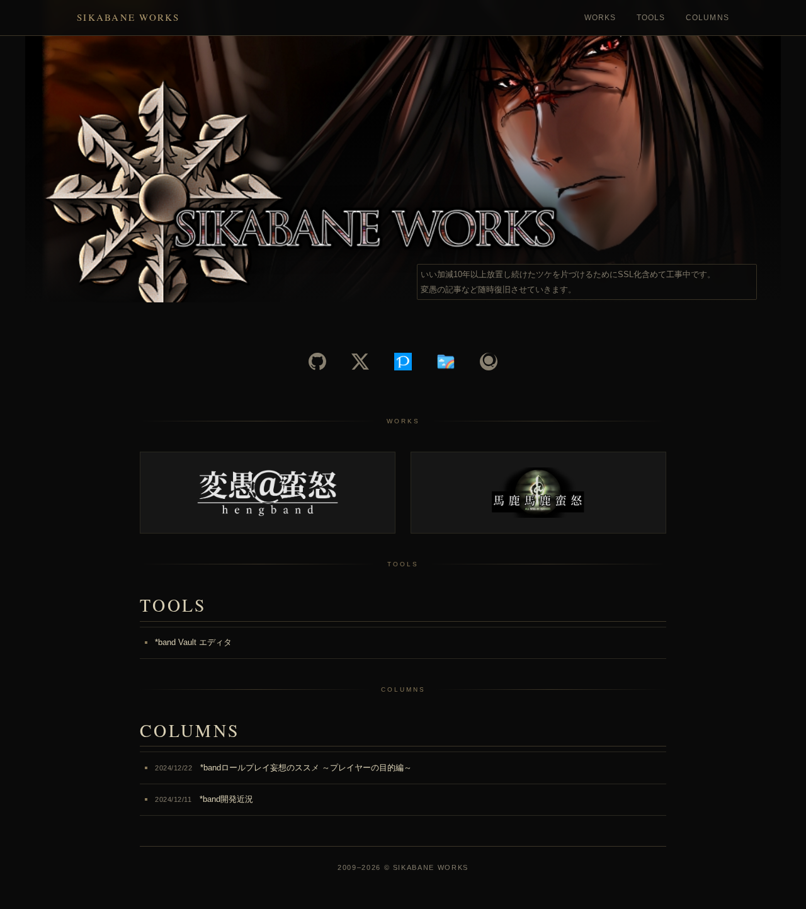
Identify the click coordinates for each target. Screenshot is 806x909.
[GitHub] (317, 361)
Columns (707, 17)
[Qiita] (488, 361)
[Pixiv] (403, 361)
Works (600, 17)
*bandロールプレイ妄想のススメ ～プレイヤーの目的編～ (283, 767)
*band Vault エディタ (193, 642)
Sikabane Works (128, 17)
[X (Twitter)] (360, 361)
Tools (651, 17)
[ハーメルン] (446, 361)
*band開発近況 (204, 799)
